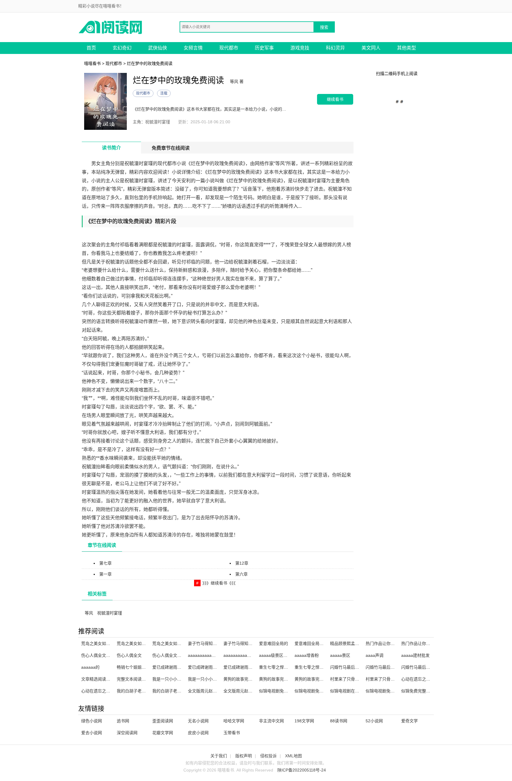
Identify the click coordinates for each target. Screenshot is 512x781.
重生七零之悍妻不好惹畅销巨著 (324, 667)
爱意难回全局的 (273, 643)
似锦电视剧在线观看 (348, 691)
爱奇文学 (409, 720)
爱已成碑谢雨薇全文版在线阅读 (217, 667)
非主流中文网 (271, 720)
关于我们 (218, 755)
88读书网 (338, 720)
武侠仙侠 (157, 47)
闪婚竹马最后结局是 (420, 667)
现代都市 (228, 47)
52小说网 (374, 720)
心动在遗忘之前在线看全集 (106, 691)
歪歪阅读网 (162, 720)
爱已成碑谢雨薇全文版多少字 (179, 667)
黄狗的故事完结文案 (313, 679)
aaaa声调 (374, 655)
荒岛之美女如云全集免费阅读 (179, 643)
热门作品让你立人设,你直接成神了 (397, 643)
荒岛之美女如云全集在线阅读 (144, 643)
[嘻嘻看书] (110, 26)
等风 (89, 613)
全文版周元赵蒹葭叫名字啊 (248, 691)
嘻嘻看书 (92, 63)
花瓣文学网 (162, 732)
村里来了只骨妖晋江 (348, 679)
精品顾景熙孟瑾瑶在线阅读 (355, 643)
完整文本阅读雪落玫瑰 (137, 679)
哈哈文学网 (233, 720)
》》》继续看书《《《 (219, 583)
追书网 (123, 720)
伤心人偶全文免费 (97, 655)
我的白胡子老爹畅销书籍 (175, 691)
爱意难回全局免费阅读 (315, 643)
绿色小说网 (91, 720)
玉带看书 (231, 732)
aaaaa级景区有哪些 (277, 655)
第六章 (241, 574)
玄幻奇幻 (122, 47)
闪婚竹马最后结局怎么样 (388, 667)
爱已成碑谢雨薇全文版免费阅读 (252, 667)
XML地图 (293, 755)
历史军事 (264, 47)
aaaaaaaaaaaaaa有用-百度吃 (215, 655)
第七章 (105, 563)
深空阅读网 (127, 732)
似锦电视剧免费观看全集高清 (393, 691)
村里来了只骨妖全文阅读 (388, 679)
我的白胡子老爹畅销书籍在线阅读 (148, 691)
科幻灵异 (335, 47)
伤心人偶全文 (129, 655)
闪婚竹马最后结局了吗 (351, 667)
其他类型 (406, 47)
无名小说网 (198, 720)
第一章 (105, 574)
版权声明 (243, 755)
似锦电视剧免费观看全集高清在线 (290, 691)
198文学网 (304, 720)
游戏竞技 (299, 47)
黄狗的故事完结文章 (277, 679)
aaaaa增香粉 (307, 655)
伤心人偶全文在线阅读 (173, 655)
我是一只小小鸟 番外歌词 (175, 679)
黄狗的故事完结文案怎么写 (248, 679)
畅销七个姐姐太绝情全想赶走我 (146, 667)
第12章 (241, 563)
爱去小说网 (91, 732)
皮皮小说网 (198, 732)
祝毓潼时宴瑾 (109, 613)
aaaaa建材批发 (415, 655)
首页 (91, 47)
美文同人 (370, 47)
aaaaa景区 (340, 655)
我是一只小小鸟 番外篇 (209, 679)
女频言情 (193, 47)
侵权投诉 (268, 755)
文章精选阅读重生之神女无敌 (108, 679)
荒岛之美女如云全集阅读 (104, 643)
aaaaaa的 (90, 667)
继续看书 (335, 99)
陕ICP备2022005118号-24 (301, 770)
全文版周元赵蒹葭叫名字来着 (215, 691)
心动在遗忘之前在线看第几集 (428, 679)
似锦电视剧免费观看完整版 (319, 691)
